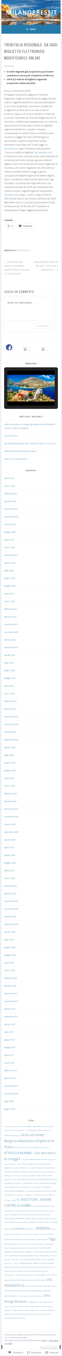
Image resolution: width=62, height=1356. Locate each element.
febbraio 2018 (10, 978)
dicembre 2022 (11, 555)
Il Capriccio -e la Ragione (33, 1191)
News (19, 250)
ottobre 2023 (10, 524)
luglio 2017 (9, 1032)
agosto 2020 (9, 747)
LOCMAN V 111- (30, 1229)
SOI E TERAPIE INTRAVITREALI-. (30, 1260)
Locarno (19, 1228)
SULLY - (16, 1263)
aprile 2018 (9, 962)
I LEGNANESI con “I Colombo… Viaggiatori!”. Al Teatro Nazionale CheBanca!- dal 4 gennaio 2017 (30, 1195)
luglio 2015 (9, 1101)
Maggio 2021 (10, 678)
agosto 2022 (9, 562)
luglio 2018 (9, 939)
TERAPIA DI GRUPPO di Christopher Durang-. (19, 1267)
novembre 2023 (11, 516)
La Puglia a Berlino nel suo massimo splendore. (26, 1215)
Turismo (26, 250)
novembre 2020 (11, 724)
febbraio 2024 (10, 493)
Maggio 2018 (10, 955)
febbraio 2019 (10, 885)
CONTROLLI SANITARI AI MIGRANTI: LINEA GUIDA (21, 1172)
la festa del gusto (19, 1211)
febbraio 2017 (10, 1070)
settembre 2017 (11, 1016)
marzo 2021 (9, 693)
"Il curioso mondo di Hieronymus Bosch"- (18, 1126)
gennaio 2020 (10, 801)
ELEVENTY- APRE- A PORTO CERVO (40, 1176)
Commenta (43, 326)
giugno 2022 (9, 578)
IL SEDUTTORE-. (28, 1199)
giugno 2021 (9, 670)
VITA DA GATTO (10, 435)
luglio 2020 (9, 755)
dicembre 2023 (11, 508)
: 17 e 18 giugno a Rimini (34, 1130)
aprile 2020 (9, 778)
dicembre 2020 (11, 716)
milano (42, 1228)
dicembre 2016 (11, 1085)
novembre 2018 (11, 908)
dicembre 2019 (11, 808)
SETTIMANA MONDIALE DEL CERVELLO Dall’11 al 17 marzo (30, 443)
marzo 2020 (9, 785)
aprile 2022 (9, 593)
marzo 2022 (9, 601)
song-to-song (46, 1260)
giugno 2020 (9, 762)
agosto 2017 (9, 1024)
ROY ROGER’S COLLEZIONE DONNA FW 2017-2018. (26, 1256)
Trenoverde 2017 (41, 1267)
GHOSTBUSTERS (44, 1183)
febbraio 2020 (10, 793)
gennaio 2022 (10, 616)
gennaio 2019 (10, 893)
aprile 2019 (9, 870)
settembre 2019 (11, 832)
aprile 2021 (9, 685)
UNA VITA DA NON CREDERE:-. (35, 1280)
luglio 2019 (9, 847)
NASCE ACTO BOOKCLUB (15, 458)
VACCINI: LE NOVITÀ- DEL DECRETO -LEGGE (42, 1286)
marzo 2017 (9, 1062)
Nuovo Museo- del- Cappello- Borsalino (35, 1239)
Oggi (52, 1239)
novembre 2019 (11, 816)
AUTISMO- (26, 1159)
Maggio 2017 (10, 1047)
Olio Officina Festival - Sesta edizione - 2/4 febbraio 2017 (23, 1244)
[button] (24, 397)
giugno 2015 (9, 1108)
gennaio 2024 (10, 501)
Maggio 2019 (10, 862)
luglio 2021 (9, 662)
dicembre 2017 (11, 993)
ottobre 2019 (10, 824)
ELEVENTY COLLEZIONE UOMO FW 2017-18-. (19, 1180)
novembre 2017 (11, 1001)
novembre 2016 (11, 1093)
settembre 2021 (11, 647)
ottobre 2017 (10, 1008)
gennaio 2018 (10, 985)
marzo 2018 (9, 970)
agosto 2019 (9, 839)
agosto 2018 (9, 931)
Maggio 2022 (10, 585)
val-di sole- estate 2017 (26, 1296)
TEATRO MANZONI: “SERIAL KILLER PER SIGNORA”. (36, 1263)
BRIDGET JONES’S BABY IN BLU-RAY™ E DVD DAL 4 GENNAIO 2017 (46, 266)
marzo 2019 (9, 878)
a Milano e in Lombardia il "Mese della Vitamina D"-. (32, 1147)
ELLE (36, 1180)
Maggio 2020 (10, 770)
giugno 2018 (9, 947)
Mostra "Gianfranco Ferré (43, 1234)
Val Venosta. (39, 1296)
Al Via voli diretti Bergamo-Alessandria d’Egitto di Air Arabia (29, 1141)
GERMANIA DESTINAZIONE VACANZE (20, 451)
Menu (33, 29)
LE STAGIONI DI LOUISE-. (36, 1222)
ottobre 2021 (10, 639)
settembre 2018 (11, 924)
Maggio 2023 (10, 532)
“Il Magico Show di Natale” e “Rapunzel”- (25, 1310)
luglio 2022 (9, 570)
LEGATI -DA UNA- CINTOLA (18, 1222)
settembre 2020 (11, 739)
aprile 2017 (9, 1055)
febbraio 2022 (10, 609)
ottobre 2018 (10, 916)
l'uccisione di (8, 1211)
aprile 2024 (9, 478)
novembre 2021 (11, 632)
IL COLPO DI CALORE (49, 1191)
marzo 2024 (9, 485)
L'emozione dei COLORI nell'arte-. (43, 1206)
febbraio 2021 (10, 701)
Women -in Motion (17, 1306)
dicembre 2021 (11, 624)
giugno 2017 (9, 1039)
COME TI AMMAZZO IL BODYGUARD (43, 1168)
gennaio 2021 (10, 708)
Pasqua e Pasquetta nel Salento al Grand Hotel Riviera (22, 1248)
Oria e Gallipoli (48, 1244)
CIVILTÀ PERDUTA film (22, 1168)
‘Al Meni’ (27, 1306)
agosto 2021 (9, 655)
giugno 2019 (9, 855)
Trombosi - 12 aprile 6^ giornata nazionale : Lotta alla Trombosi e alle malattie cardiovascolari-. (30, 1271)
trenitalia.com (11, 148)
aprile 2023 (9, 539)
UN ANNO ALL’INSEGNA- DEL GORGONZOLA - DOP (33, 1275)
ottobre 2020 (10, 732)
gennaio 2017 (10, 1078)
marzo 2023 (9, 547)
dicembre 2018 (11, 901)
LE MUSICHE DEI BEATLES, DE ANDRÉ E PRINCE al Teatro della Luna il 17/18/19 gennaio (16, 268)
